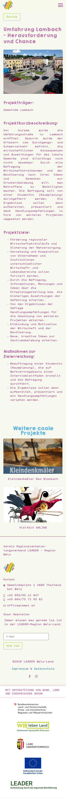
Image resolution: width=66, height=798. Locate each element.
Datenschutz (44, 669)
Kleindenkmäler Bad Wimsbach (33, 479)
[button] (60, 5)
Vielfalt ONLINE (33, 527)
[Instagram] (36, 677)
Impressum (20, 669)
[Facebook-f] (29, 677)
